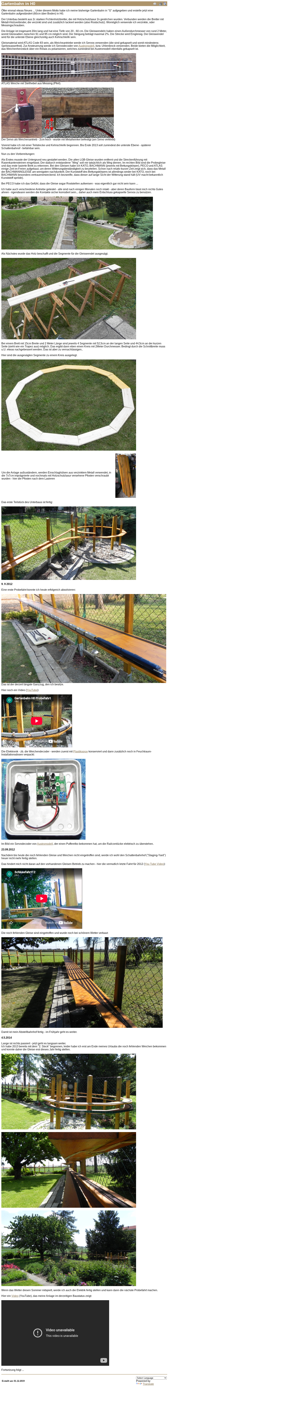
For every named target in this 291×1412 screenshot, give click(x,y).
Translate (148, 1384)
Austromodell (86, 45)
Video (15, 1295)
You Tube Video (154, 864)
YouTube (32, 690)
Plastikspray (80, 751)
